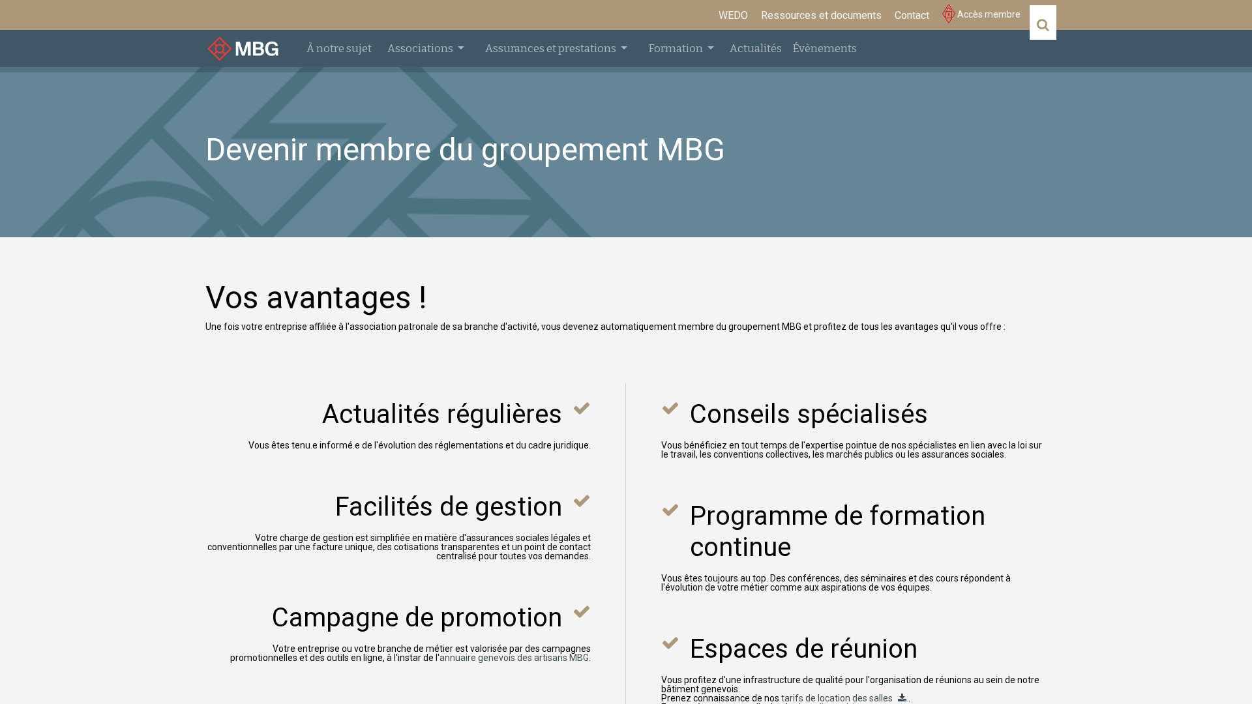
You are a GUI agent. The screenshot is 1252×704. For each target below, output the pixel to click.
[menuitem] (733, 15)
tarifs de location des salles (837, 698)
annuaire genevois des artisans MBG (514, 658)
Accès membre (988, 14)
